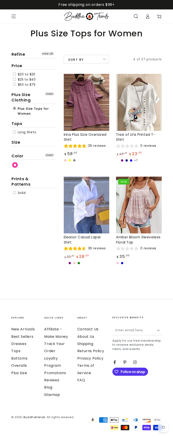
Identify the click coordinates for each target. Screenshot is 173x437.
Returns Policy (90, 351)
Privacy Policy (90, 358)
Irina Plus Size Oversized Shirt (85, 137)
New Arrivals (23, 329)
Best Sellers (22, 336)
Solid (21, 193)
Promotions (55, 373)
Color (17, 156)
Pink (15, 165)
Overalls (19, 365)
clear (49, 94)
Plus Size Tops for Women (33, 111)
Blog (48, 387)
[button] (136, 16)
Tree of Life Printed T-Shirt (135, 137)
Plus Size (19, 373)
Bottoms (19, 358)
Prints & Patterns (21, 181)
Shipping (85, 343)
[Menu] (14, 16)
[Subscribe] (159, 330)
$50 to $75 (26, 84)
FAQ (81, 380)
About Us (85, 336)
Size (15, 142)
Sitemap (52, 394)
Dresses (18, 343)
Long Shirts (26, 132)
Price (16, 65)
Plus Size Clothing (21, 97)
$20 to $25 (26, 74)
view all (47, 53)
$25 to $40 (26, 79)
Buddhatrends (34, 417)
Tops (16, 123)
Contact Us (88, 329)
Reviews (51, 380)
